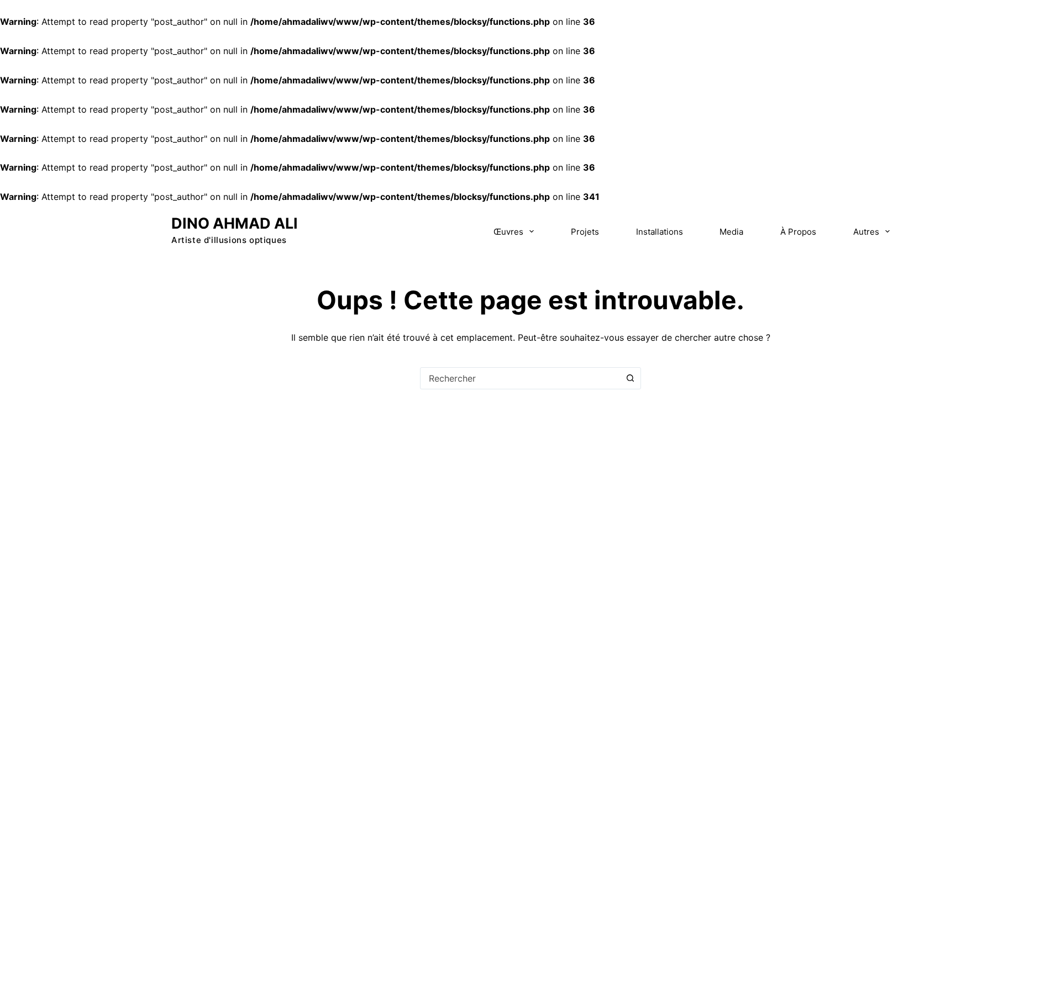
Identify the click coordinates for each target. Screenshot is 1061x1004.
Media (731, 231)
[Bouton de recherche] (629, 378)
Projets (585, 231)
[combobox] (520, 378)
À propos (798, 231)
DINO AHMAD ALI (234, 223)
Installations (659, 231)
